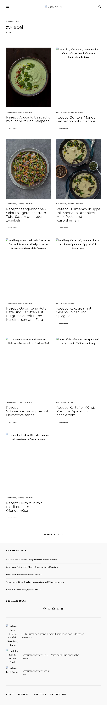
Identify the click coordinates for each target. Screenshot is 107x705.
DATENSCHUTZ (58, 694)
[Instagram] (53, 609)
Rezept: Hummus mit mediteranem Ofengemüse (24, 507)
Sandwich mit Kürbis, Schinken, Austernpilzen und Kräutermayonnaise (35, 582)
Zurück (51, 534)
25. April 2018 (25, 674)
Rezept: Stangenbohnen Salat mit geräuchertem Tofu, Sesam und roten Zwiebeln (26, 214)
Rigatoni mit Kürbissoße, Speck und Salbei (23, 589)
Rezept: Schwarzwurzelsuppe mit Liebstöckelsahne (27, 411)
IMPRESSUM (39, 694)
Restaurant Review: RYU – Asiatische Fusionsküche (50, 655)
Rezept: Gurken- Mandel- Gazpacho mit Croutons (77, 119)
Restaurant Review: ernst (35, 671)
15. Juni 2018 (25, 658)
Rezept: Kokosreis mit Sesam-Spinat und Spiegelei (73, 312)
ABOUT (10, 694)
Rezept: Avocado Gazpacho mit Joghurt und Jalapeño (28, 119)
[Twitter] (49, 609)
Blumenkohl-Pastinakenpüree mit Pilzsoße (24, 574)
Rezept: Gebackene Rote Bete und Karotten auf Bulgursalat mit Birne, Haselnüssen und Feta (26, 314)
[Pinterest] (58, 609)
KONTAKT (23, 694)
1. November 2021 (26, 637)
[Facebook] (45, 609)
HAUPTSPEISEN (11, 112)
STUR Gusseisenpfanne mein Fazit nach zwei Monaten (52, 634)
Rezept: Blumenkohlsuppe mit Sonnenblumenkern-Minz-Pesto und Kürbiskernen (78, 214)
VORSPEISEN (29, 112)
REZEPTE (21, 112)
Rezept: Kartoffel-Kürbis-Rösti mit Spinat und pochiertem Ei (76, 411)
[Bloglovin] (62, 609)
